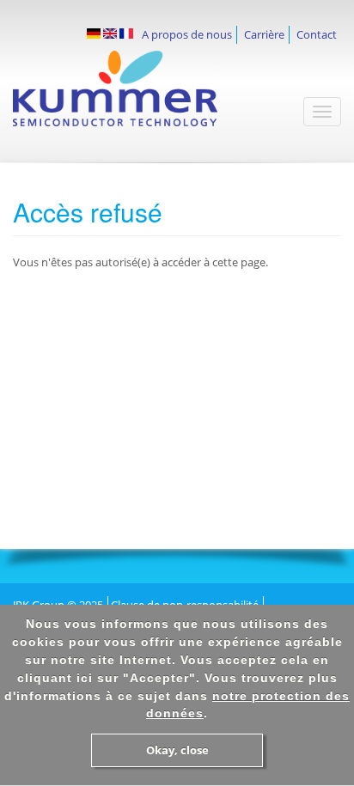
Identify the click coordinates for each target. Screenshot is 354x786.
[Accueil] (140, 97)
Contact (316, 34)
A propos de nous (187, 34)
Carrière (264, 34)
